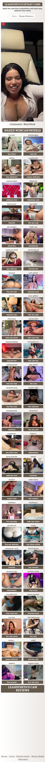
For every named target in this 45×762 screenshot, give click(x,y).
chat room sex (12, 613)
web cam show (12, 337)
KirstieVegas (33, 135)
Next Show (29, 124)
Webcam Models (37, 756)
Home (14, 16)
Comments (16, 124)
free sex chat (11, 383)
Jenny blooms (11, 456)
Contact (12, 756)
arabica (12, 663)
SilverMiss (12, 319)
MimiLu (11, 158)
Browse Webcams (26, 16)
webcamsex (33, 452)
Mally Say (33, 227)
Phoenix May (11, 571)
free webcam (33, 406)
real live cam (12, 314)
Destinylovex (33, 548)
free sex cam (33, 314)
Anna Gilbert (33, 296)
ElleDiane (11, 502)
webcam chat (11, 200)
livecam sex (33, 268)
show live (12, 246)
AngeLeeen (11, 433)
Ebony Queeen (33, 594)
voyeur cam (11, 498)
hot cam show (12, 636)
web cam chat (33, 337)
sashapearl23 (11, 410)
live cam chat (33, 682)
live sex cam (33, 223)
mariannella (33, 319)
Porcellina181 (11, 594)
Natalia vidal (33, 387)
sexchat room (33, 291)
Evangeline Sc (33, 342)
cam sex (33, 154)
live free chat (11, 406)
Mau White (33, 364)
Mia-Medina (11, 227)
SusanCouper (11, 181)
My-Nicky (33, 204)
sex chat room (12, 452)
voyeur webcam (33, 177)
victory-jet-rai (33, 250)
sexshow (11, 429)
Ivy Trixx (12, 617)
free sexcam (33, 567)
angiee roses (33, 663)
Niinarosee (33, 410)
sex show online (33, 544)
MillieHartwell (11, 364)
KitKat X (33, 433)
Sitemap (4, 756)
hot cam (33, 636)
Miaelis (12, 296)
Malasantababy (12, 342)
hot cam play (11, 521)
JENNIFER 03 (11, 525)
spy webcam (12, 268)
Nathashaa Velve (11, 548)
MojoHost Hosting (23, 756)
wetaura (12, 273)
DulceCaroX (11, 204)
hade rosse (33, 479)
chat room (33, 590)
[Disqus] (22, 724)
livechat (12, 223)
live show (12, 154)
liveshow (33, 475)
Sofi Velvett (33, 273)
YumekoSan (33, 158)
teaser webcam (12, 659)
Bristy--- (12, 640)
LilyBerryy (33, 181)
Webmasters (23, 759)
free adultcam (11, 177)
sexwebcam (33, 246)
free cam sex (33, 360)
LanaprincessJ (11, 387)
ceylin (33, 525)
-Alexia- (33, 456)
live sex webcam (11, 544)
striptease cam (33, 200)
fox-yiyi (12, 135)
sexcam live (12, 360)
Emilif (33, 640)
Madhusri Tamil (12, 250)
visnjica (12, 479)
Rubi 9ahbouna (33, 617)
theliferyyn (33, 502)
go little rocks (33, 571)
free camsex (33, 498)
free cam (33, 383)
